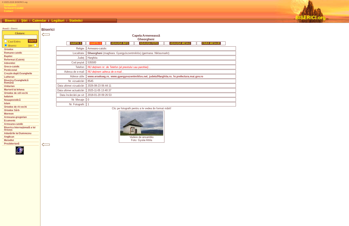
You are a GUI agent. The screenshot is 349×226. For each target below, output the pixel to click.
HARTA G (96, 43)
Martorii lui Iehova (14, 89)
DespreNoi (10, 5)
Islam (7, 103)
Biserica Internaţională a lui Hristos (19, 128)
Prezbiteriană (11, 143)
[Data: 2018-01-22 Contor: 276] (141, 134)
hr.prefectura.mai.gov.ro (188, 76)
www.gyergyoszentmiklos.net (129, 76)
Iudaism (8, 96)
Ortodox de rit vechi (15, 107)
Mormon (9, 113)
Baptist (8, 56)
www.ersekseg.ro (98, 76)
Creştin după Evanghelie (18, 73)
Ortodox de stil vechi (16, 93)
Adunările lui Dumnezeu (17, 133)
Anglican (9, 137)
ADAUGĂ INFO (120, 43)
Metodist (9, 140)
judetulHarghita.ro (160, 76)
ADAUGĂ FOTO (149, 43)
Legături (58, 20)
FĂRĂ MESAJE (211, 43)
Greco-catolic (12, 66)
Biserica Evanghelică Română (16, 81)
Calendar (39, 20)
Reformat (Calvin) (14, 59)
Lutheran (9, 77)
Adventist (9, 63)
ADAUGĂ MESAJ (180, 43)
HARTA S (76, 43)
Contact (8, 11)
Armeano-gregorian (15, 117)
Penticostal (10, 70)
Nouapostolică (12, 100)
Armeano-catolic (13, 124)
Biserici (10, 20)
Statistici (75, 20)
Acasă (5, 28)
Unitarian (9, 86)
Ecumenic (10, 120)
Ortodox (8, 49)
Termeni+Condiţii (13, 8)
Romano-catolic (13, 53)
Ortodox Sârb (11, 110)
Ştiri (24, 20)
